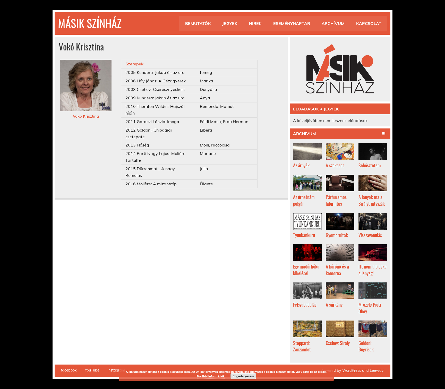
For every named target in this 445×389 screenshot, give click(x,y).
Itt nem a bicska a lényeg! (372, 269)
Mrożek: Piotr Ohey (369, 308)
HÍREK (255, 23)
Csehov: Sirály (338, 342)
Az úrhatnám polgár (304, 200)
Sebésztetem (369, 165)
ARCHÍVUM (333, 23)
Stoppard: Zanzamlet (302, 346)
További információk (211, 376)
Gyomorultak (337, 234)
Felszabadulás (304, 304)
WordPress (351, 370)
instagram (116, 370)
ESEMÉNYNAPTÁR (291, 23)
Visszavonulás (370, 234)
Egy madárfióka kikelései (306, 269)
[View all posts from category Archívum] (384, 134)
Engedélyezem (243, 376)
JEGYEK (229, 23)
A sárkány (334, 304)
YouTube (92, 370)
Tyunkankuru (304, 234)
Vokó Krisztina (86, 116)
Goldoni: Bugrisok (366, 346)
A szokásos (335, 165)
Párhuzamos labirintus (336, 200)
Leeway (376, 370)
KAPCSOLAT (368, 23)
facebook (68, 370)
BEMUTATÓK (198, 23)
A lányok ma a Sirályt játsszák (371, 200)
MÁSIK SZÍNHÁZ (90, 23)
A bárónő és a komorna (337, 269)
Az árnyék (301, 165)
